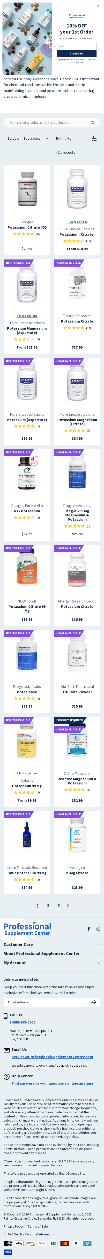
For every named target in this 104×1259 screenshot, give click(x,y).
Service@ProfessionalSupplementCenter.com (52, 1057)
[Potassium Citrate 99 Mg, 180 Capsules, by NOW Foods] (27, 568)
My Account (15, 963)
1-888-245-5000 (22, 1022)
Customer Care (18, 944)
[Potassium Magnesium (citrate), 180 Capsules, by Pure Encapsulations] (77, 381)
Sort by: (24, 138)
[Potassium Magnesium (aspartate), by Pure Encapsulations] (27, 283)
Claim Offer (76, 53)
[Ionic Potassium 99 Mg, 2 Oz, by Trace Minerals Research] (27, 834)
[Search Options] (95, 123)
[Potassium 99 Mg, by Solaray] (27, 740)
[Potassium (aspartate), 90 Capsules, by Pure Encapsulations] (27, 381)
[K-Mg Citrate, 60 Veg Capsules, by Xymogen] (77, 834)
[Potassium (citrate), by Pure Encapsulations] (77, 189)
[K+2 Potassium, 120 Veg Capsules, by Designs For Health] (27, 472)
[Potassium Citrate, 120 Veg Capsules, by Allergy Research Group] (77, 568)
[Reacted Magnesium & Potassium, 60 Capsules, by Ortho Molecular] (77, 740)
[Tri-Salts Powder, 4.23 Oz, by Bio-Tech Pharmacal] (77, 653)
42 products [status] (65, 152)
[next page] (68, 905)
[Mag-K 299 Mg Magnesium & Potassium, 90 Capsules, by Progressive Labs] (77, 472)
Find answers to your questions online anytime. (53, 1083)
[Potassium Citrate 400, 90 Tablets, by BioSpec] (27, 189)
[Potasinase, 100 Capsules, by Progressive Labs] (27, 653)
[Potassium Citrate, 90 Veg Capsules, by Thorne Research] (77, 283)
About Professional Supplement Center (42, 953)
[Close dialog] (98, 5)
